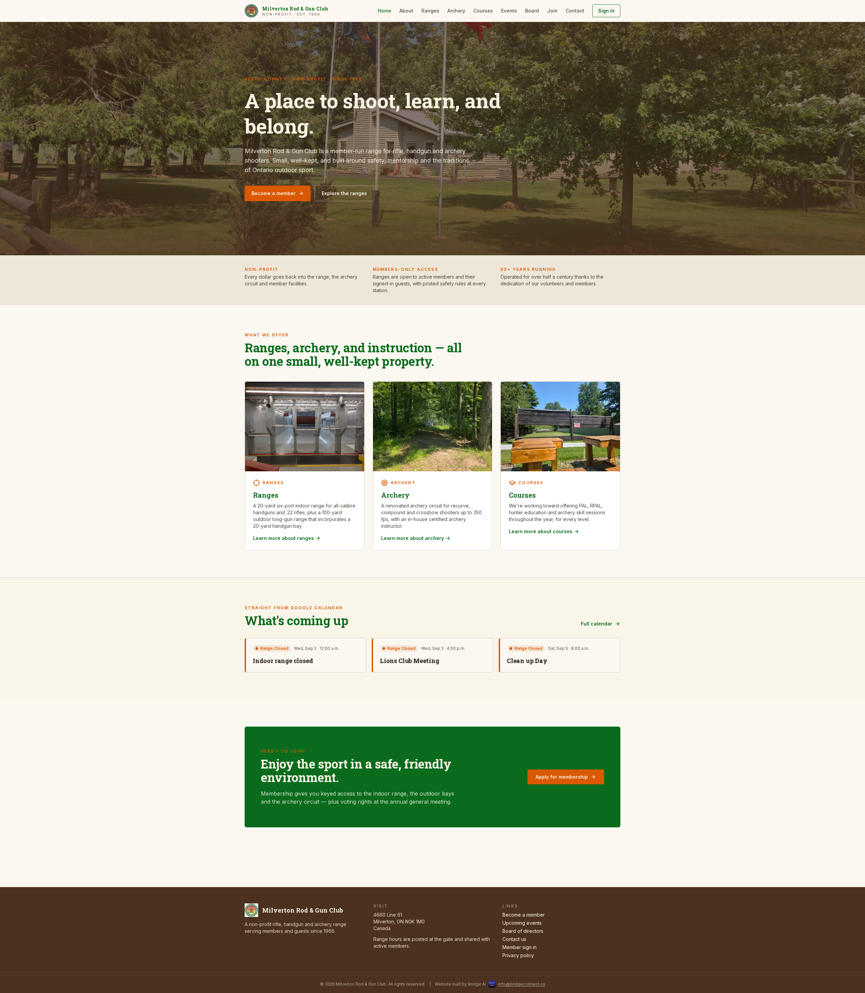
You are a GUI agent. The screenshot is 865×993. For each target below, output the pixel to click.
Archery (456, 11)
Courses (483, 11)
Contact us (514, 939)
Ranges (430, 11)
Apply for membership (562, 777)
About (406, 11)
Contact (575, 11)
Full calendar (596, 623)
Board (532, 11)
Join (552, 11)
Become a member (273, 193)
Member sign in (519, 947)
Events (509, 11)
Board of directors (522, 931)
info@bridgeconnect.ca (521, 984)
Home (384, 11)
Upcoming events (522, 923)
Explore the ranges (344, 193)
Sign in (606, 11)
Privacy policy (518, 955)
